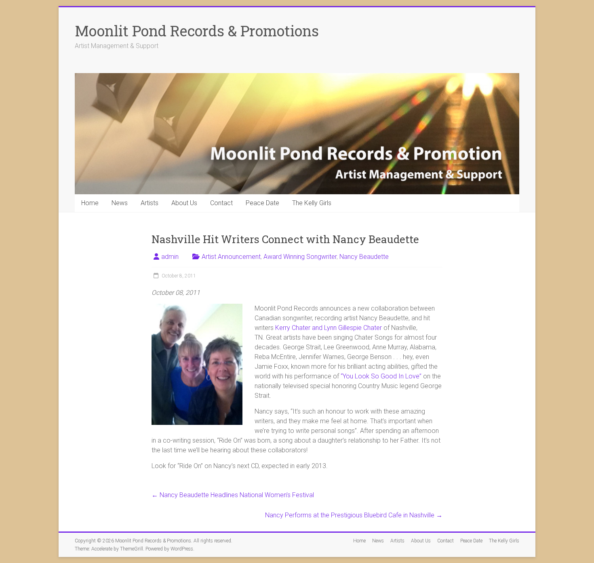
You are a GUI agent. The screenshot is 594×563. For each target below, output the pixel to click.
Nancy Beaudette (364, 256)
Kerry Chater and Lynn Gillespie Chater (329, 328)
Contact (221, 203)
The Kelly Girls (311, 203)
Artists (149, 203)
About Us (184, 203)
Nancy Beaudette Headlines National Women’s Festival (233, 495)
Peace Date (262, 203)
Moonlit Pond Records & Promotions (197, 30)
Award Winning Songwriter (300, 256)
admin (170, 256)
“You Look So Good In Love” (382, 376)
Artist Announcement (231, 256)
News (120, 203)
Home (90, 203)
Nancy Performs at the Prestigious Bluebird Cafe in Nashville (353, 515)
